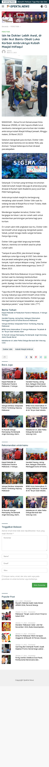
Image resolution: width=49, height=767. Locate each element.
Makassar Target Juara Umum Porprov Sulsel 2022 (31, 615)
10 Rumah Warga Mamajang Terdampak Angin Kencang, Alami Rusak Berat (24, 336)
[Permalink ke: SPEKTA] (4, 51)
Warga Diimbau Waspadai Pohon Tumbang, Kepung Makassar (22, 325)
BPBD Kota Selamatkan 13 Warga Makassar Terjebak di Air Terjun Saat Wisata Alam (24, 330)
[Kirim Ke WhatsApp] (45, 357)
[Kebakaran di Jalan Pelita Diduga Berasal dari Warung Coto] (36, 421)
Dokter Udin (7, 349)
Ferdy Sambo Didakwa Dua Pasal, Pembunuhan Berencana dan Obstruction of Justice (28, 659)
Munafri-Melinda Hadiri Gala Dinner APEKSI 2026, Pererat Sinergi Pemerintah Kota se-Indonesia (29, 604)
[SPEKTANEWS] (18, 6)
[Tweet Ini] (31, 357)
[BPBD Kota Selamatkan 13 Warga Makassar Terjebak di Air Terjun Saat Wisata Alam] (36, 397)
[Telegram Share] (40, 357)
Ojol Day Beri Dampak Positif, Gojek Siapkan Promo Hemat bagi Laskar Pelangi (29, 648)
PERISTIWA (6, 32)
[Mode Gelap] (42, 6)
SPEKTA (9, 51)
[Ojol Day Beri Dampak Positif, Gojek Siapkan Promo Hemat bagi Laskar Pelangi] (6, 648)
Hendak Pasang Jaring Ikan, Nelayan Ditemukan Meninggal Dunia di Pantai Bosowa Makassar (21, 319)
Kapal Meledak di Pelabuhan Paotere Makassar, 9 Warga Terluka (24, 314)
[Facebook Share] (26, 357)
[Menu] (3, 6)
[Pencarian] (45, 6)
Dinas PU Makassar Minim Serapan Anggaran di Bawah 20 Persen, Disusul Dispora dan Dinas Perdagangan (30, 637)
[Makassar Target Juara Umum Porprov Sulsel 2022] (6, 615)
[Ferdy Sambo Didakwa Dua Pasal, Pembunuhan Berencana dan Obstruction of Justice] (6, 659)
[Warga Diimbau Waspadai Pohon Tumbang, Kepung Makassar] (12, 397)
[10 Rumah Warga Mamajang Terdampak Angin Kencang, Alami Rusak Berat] (12, 421)
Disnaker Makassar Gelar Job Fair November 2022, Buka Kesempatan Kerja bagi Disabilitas (29, 626)
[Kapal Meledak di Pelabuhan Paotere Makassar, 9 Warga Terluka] (12, 373)
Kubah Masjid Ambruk (24, 349)
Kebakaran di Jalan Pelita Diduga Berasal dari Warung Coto (23, 342)
